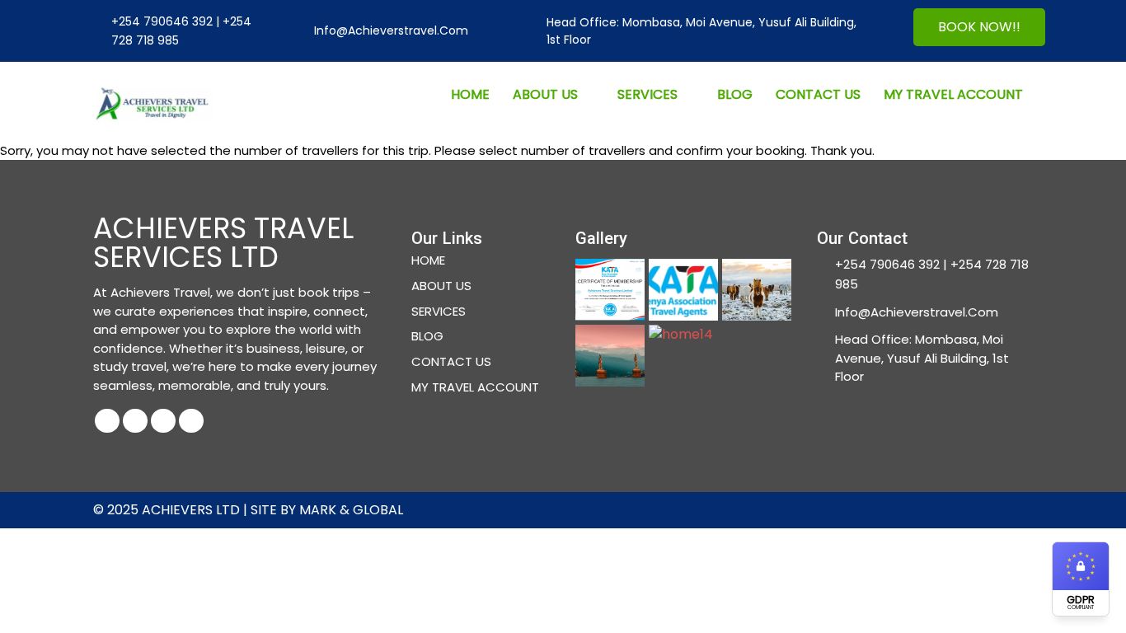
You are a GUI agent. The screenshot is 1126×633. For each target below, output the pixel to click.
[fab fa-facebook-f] (107, 421)
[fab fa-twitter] (135, 421)
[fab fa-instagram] (163, 421)
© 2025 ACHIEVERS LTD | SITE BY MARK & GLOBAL (248, 509)
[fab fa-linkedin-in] (191, 421)
